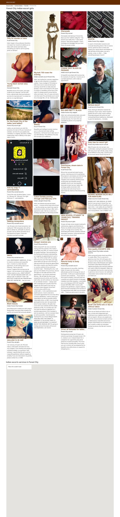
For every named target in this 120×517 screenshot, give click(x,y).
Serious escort (94, 105)
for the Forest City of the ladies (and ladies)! (17, 122)
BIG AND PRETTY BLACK (71, 110)
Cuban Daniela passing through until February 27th (45, 198)
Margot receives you (42, 242)
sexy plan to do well (15, 340)
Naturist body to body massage (70, 262)
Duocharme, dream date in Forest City (72, 166)
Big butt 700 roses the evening (43, 74)
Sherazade (65, 31)
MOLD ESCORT (10, 2)
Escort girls (9, 5)
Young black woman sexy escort (17, 85)
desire (9, 255)
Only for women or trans (17, 38)
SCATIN (91, 39)
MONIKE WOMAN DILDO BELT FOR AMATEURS (100, 195)
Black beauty (12, 304)
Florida (26, 5)
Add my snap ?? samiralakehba (13, 189)
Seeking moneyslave (15, 221)
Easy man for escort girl (98, 142)
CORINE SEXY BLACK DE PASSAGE (71, 69)
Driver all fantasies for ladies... (73, 329)
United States (19, 5)
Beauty (37, 124)
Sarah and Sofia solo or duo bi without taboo (100, 306)
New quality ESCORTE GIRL (99, 249)
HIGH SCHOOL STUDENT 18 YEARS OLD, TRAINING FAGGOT (72, 217)
